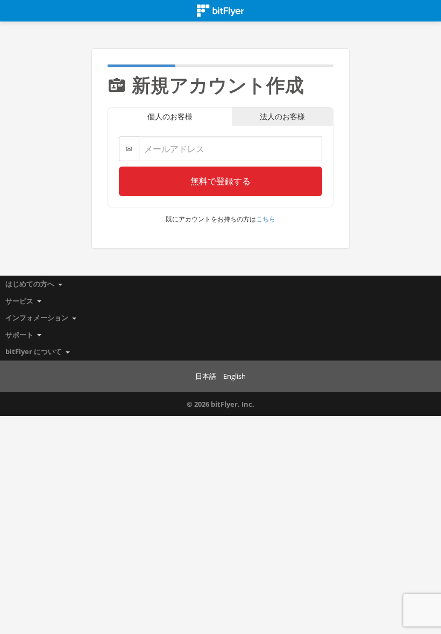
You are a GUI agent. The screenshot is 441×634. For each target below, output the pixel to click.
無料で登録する (220, 181)
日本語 (205, 376)
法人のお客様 (282, 116)
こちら (265, 219)
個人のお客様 (170, 116)
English (234, 376)
